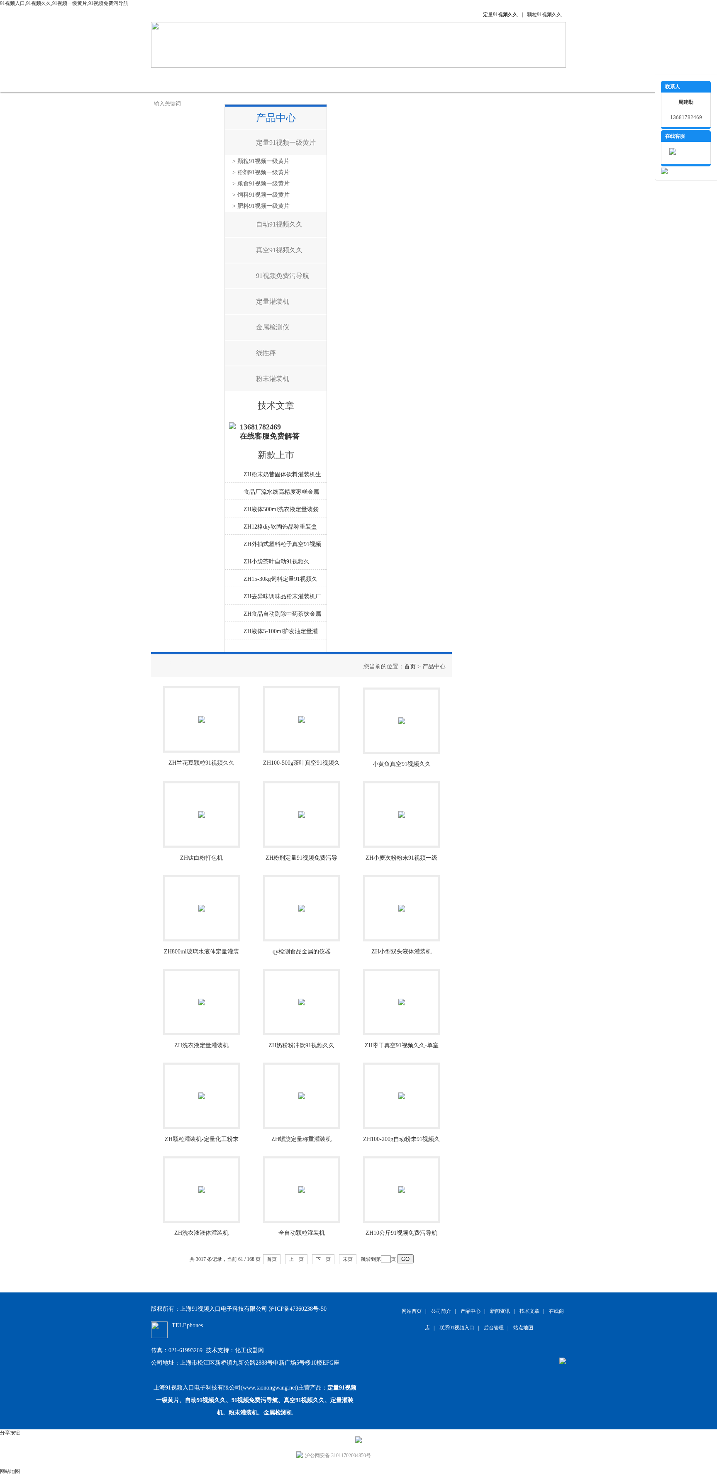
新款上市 (276, 455)
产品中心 (254, 79)
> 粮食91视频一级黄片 (261, 183)
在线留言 (420, 79)
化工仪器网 (249, 1350)
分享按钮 (10, 1433)
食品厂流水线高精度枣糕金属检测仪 (281, 494)
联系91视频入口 (471, 79)
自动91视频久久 (279, 224)
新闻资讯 (296, 79)
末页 (348, 1259)
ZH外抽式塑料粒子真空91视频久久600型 (282, 546)
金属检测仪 (272, 327)
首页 (410, 666)
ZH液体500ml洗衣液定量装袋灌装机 (281, 511)
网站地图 (10, 1471)
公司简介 (213, 79)
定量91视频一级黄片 (286, 142)
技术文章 (337, 79)
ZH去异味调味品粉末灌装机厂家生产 (282, 598)
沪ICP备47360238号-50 (298, 1309)
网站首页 (171, 79)
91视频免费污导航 (282, 275)
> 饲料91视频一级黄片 (261, 195)
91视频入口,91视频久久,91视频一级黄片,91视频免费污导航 (64, 3)
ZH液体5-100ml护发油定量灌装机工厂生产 (281, 633)
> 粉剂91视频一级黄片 (261, 172)
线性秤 (266, 352)
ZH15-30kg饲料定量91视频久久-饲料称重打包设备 (280, 581)
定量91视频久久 (500, 14)
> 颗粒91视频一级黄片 (261, 161)
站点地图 (523, 1328)
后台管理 (494, 1328)
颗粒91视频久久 (544, 14)
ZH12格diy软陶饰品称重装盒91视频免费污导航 (280, 529)
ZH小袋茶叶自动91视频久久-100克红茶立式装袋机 (277, 563)
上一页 (296, 1259)
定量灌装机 (272, 301)
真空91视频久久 (279, 250)
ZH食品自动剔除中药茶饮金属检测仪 (282, 616)
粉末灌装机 (272, 378)
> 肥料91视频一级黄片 (261, 206)
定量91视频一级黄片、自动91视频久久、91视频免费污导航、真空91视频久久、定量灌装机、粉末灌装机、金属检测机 (256, 1400)
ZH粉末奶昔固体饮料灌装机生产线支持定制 (282, 476)
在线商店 (379, 79)
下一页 (323, 1259)
